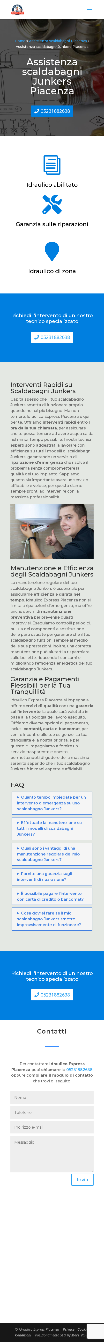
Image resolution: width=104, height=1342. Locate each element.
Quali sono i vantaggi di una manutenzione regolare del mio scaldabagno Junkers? (48, 854)
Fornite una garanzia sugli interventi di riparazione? (44, 876)
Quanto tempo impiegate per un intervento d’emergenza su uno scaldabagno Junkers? (51, 803)
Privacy (68, 1329)
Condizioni (23, 1335)
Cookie (82, 1329)
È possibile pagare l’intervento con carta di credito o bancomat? (50, 896)
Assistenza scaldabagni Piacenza (58, 41)
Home (20, 41)
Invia (82, 1180)
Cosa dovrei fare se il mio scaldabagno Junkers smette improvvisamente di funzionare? (49, 919)
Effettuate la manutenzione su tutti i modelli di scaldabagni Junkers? (49, 828)
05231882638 (55, 111)
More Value (80, 1335)
